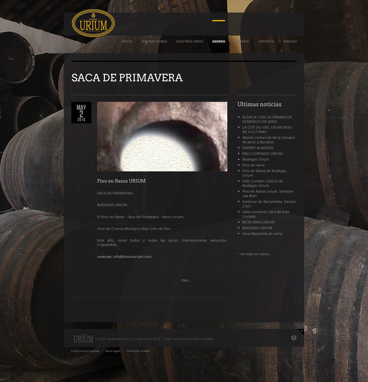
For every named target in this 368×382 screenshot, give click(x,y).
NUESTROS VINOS (189, 41)
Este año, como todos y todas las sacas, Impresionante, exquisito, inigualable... (162, 242)
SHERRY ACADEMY (257, 147)
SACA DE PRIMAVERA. (115, 193)
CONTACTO (266, 41)
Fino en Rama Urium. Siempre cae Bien (267, 193)
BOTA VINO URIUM (258, 222)
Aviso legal (113, 351)
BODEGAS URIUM (257, 227)
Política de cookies (138, 351)
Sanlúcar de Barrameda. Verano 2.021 (269, 203)
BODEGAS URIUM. (112, 204)
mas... (185, 280)
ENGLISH (290, 41)
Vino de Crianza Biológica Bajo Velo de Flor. (134, 228)
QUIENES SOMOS (154, 41)
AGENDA (218, 41)
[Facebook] (294, 337)
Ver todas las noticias (255, 254)
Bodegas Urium (255, 159)
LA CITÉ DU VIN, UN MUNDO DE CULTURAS (267, 129)
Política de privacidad (85, 351)
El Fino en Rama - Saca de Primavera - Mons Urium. (140, 216)
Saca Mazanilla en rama (262, 233)
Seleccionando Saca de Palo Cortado (266, 214)
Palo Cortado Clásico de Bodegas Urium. (262, 183)
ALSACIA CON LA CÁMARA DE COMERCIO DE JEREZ (267, 119)
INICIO (127, 41)
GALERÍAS (241, 41)
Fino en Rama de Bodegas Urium (264, 173)
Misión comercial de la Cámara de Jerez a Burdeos (268, 139)
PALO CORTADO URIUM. (262, 153)
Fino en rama (253, 165)
